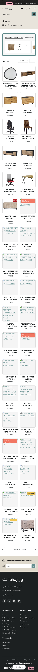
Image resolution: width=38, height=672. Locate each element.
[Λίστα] (7, 60)
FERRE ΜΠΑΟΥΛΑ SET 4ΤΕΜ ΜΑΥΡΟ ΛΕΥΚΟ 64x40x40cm (28, 325)
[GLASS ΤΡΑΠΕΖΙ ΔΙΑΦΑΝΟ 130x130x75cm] (28, 340)
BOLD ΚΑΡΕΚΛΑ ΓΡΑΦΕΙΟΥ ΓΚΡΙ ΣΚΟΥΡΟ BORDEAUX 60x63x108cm (10, 191)
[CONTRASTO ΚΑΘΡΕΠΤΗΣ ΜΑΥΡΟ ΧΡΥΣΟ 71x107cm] (28, 261)
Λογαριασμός (25, 610)
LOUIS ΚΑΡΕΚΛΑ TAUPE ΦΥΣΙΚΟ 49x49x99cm (10, 510)
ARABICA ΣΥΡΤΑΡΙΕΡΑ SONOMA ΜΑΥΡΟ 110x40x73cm (28, 111)
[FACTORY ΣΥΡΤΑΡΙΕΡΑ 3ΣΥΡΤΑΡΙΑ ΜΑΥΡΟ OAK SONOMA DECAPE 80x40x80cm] (10, 314)
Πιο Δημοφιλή (30, 37)
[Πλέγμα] (4, 60)
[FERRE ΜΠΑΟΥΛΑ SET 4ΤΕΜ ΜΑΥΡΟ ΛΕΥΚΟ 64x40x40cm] (28, 314)
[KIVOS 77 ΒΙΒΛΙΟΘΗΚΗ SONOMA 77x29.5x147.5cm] (10, 472)
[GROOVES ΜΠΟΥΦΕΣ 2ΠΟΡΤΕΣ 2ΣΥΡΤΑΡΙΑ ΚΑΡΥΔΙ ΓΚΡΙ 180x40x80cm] (10, 393)
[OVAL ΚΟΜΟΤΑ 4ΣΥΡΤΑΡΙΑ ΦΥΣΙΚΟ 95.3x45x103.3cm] (11, 47)
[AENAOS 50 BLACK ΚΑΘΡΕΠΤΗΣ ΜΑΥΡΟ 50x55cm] (10, 74)
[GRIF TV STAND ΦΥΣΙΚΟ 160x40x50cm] (10, 367)
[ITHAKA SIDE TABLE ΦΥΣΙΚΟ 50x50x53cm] (28, 420)
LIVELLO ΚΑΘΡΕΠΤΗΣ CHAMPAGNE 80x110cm (27, 484)
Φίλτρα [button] (20, 667)
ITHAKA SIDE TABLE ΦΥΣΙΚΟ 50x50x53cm (27, 431)
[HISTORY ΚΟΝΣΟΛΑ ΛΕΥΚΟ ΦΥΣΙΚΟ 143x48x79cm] (10, 420)
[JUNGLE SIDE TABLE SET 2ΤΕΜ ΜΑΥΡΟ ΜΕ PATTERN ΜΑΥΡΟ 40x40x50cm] (28, 446)
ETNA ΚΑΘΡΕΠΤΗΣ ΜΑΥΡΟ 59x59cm (27, 299)
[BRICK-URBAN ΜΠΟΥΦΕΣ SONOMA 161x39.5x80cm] (10, 206)
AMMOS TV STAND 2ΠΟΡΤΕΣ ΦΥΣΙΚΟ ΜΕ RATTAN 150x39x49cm (27, 85)
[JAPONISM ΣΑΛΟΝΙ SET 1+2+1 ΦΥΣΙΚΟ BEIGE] (10, 446)
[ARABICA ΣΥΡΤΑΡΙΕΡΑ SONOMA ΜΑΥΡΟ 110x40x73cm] (28, 100)
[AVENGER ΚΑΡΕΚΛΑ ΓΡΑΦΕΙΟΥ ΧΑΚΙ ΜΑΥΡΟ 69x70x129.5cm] (10, 126)
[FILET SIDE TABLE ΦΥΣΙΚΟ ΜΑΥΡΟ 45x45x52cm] (10, 340)
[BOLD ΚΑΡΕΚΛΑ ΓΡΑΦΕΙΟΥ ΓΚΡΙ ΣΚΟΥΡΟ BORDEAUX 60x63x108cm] (10, 179)
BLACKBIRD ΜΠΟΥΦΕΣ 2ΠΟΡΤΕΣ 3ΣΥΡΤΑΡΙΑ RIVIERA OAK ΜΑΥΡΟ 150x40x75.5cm (27, 164)
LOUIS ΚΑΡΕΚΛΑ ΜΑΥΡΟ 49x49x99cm (27, 510)
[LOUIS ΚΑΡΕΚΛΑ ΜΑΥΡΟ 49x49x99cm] (28, 499)
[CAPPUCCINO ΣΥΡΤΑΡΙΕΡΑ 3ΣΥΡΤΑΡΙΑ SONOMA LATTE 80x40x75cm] (28, 234)
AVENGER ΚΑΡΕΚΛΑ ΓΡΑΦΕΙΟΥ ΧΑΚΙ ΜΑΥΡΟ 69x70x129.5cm (10, 138)
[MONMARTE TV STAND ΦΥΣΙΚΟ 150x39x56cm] (10, 525)
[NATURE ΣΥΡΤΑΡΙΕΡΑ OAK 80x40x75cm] (28, 525)
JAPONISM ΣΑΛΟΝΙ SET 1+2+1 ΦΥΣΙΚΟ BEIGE (10, 457)
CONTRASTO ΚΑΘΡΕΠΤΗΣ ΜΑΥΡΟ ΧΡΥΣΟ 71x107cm (28, 272)
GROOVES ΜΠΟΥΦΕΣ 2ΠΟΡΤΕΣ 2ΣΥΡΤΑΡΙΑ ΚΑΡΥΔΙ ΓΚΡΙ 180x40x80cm (10, 404)
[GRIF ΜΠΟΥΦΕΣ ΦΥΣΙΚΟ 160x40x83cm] (28, 367)
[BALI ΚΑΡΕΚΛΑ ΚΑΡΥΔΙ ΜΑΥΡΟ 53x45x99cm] (28, 126)
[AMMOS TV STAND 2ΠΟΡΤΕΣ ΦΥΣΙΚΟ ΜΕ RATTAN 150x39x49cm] (28, 74)
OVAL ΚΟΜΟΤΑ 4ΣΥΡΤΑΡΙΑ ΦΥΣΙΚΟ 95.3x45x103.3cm (20, 44)
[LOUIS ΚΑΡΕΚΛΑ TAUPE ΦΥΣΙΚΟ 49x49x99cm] (10, 499)
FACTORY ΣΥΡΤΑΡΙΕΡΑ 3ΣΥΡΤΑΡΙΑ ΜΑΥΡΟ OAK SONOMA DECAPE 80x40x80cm (10, 325)
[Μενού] (22, 8)
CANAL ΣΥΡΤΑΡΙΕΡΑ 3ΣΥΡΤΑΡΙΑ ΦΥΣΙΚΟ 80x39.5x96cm (10, 246)
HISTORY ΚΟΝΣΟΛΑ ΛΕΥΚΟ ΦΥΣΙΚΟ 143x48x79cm (10, 431)
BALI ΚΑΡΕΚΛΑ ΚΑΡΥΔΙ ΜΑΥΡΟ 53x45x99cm (28, 138)
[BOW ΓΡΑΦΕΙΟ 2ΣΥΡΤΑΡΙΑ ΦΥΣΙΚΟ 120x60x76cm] (28, 179)
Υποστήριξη (7, 638)
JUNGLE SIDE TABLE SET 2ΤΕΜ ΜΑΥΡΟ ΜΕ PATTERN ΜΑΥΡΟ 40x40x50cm (27, 457)
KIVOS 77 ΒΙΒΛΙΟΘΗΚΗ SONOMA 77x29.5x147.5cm (10, 484)
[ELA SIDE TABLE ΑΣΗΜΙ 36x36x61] (10, 287)
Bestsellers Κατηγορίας (14, 37)
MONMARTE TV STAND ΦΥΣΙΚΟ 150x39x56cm (10, 537)
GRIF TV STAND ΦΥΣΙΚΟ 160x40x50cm (10, 378)
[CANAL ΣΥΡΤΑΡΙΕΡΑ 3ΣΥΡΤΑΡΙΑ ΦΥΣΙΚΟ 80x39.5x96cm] (10, 234)
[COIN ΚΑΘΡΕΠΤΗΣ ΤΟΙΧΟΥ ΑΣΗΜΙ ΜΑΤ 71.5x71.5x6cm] (10, 261)
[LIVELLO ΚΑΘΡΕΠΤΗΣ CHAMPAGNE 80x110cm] (28, 472)
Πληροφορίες (7, 610)
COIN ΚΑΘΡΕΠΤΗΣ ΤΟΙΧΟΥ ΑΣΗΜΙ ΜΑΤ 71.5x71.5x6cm (10, 272)
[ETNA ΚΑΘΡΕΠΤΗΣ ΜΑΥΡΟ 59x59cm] (28, 287)
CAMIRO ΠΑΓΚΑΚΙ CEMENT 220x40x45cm (28, 217)
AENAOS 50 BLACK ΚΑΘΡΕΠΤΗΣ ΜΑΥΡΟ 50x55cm (10, 85)
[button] (18, 49)
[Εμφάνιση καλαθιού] (34, 8)
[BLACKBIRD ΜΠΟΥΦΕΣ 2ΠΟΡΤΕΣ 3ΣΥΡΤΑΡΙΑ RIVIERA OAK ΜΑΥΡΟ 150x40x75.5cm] (28, 153)
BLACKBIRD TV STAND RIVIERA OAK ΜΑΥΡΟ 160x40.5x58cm (10, 164)
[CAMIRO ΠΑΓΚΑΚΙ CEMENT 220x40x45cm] (28, 206)
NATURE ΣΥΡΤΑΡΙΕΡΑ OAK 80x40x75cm (27, 537)
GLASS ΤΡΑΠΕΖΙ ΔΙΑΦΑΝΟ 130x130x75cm (27, 351)
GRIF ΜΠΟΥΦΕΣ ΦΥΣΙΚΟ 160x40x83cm (27, 378)
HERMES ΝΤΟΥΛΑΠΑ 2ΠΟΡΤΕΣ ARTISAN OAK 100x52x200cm (27, 404)
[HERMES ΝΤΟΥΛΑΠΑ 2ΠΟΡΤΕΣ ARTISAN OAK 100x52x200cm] (28, 393)
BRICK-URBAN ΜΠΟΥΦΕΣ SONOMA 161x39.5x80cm (10, 217)
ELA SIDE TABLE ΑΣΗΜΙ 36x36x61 (10, 299)
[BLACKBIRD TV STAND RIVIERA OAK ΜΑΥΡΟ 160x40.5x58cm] (10, 153)
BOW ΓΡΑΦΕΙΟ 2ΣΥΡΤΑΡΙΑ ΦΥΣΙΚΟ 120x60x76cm (27, 191)
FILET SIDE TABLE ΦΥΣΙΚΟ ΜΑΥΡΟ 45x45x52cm (10, 351)
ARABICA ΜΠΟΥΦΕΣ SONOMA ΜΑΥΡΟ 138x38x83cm (10, 111)
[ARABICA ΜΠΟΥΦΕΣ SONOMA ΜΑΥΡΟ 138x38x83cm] (10, 100)
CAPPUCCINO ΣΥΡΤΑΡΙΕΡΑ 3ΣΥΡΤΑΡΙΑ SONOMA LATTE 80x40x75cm (27, 246)
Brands (13, 25)
